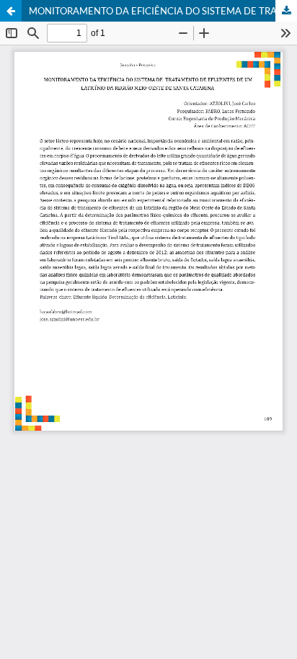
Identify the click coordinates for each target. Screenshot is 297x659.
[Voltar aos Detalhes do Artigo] (11, 11)
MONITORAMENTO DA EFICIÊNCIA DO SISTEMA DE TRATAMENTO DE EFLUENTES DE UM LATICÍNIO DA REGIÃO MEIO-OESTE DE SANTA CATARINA (163, 11)
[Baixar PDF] (286, 11)
